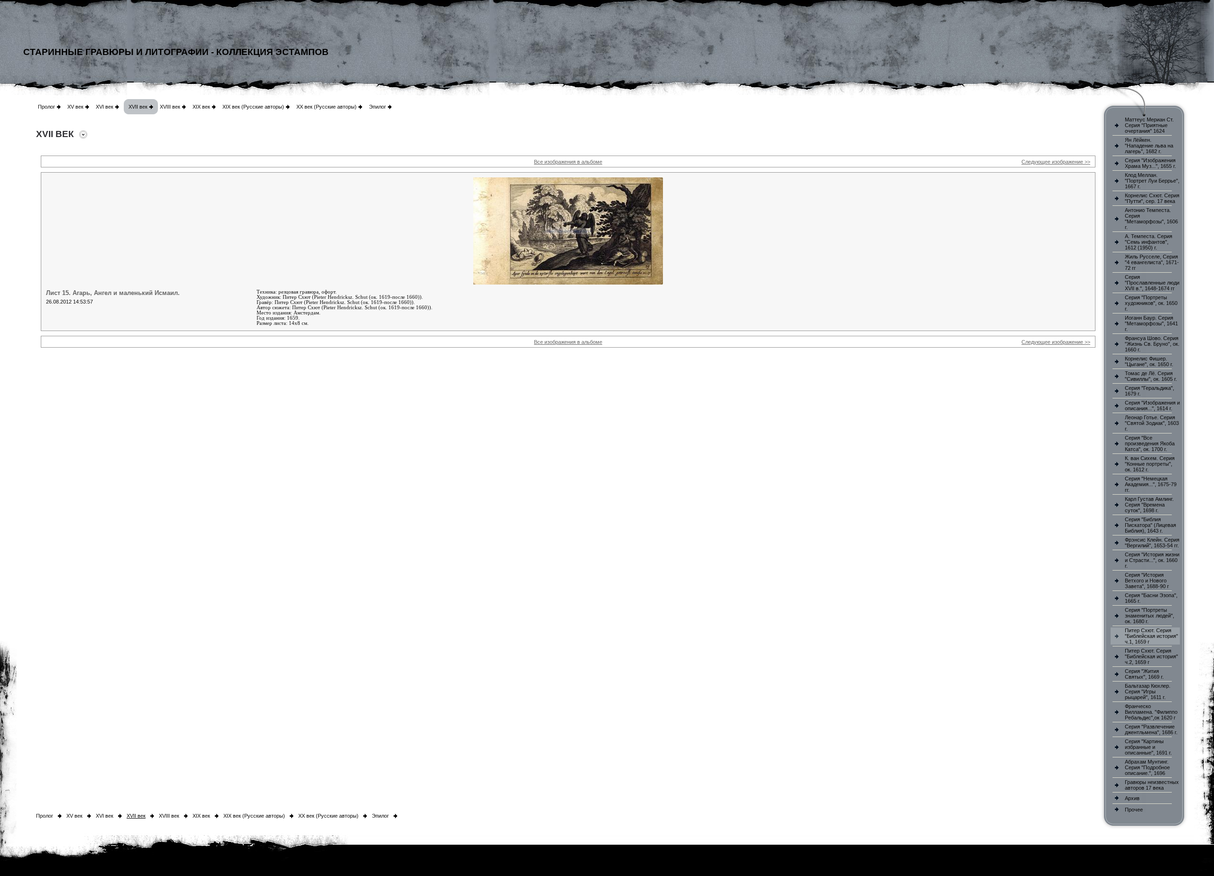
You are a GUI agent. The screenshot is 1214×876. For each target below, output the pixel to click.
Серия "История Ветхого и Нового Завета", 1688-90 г (1147, 580)
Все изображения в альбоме (568, 162)
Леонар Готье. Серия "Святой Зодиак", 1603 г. (1152, 423)
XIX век (201, 107)
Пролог (46, 107)
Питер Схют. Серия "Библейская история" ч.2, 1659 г (1151, 656)
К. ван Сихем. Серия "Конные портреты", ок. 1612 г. (1150, 463)
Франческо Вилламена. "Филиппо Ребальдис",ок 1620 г (1151, 711)
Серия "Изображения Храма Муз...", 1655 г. (1150, 163)
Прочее (1134, 809)
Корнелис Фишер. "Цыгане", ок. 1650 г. (1149, 361)
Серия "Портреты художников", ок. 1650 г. (1151, 303)
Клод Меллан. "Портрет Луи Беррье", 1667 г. (1152, 180)
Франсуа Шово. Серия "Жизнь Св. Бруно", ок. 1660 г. (1152, 343)
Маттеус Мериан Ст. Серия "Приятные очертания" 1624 (1149, 125)
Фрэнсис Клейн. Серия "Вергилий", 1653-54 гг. (1152, 542)
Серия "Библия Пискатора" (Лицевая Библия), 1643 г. (1150, 525)
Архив (1132, 798)
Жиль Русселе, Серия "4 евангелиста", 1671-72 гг (1152, 262)
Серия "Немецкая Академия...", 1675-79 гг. (1151, 484)
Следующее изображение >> (1055, 162)
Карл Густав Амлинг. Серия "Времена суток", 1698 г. (1149, 504)
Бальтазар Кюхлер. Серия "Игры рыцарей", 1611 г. (1147, 691)
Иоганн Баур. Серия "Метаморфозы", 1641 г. (1151, 323)
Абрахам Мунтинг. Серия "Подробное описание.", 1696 (1147, 767)
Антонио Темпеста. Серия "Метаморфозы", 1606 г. (1151, 218)
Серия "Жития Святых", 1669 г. (1144, 674)
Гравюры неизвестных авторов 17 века (1152, 785)
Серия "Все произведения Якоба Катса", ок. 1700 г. (1150, 443)
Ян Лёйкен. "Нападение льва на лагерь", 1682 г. (1149, 145)
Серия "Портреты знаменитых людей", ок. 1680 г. (1149, 615)
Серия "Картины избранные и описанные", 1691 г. (1148, 747)
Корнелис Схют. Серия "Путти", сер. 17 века (1152, 198)
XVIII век (170, 107)
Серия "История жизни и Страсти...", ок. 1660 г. (1152, 560)
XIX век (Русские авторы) (253, 107)
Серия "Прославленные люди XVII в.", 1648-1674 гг (1152, 282)
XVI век (104, 107)
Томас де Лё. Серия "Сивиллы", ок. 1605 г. (1151, 376)
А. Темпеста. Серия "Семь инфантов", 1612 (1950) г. (1148, 241)
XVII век (138, 107)
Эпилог (377, 107)
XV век (75, 107)
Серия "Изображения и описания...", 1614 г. (1152, 405)
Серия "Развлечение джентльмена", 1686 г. (1151, 729)
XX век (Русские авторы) (326, 107)
